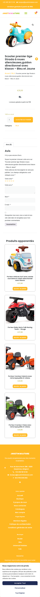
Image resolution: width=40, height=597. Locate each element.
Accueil (7, 73)
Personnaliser (20, 588)
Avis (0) (9, 144)
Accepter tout (20, 583)
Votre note (9, 179)
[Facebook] (20, 482)
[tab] (8, 145)
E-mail (8, 205)
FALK (13, 73)
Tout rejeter (20, 593)
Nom (7, 197)
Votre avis (9, 185)
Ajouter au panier (23, 120)
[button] (26, 13)
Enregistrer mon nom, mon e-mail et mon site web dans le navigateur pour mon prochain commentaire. (18, 217)
